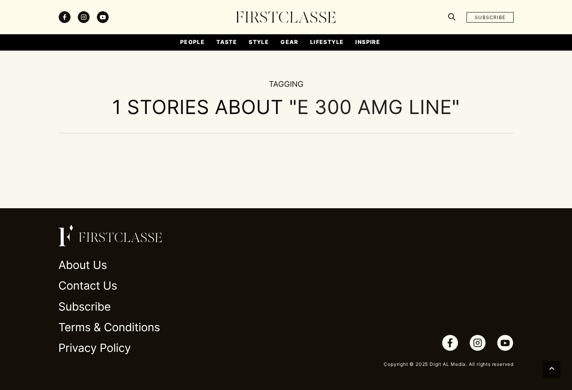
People (192, 42)
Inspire (367, 42)
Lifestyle (327, 42)
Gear (289, 42)
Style (259, 42)
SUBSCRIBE (490, 17)
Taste (226, 42)
